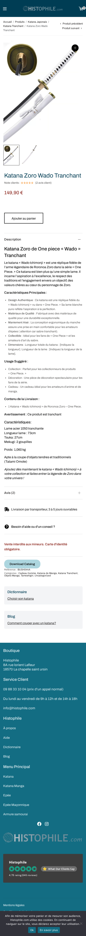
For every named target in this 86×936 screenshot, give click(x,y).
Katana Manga (13, 786)
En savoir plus (49, 930)
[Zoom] (75, 47)
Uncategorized (43, 575)
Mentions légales (13, 905)
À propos (9, 728)
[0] (81, 8)
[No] (81, 923)
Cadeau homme (27, 573)
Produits (20, 22)
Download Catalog (22, 564)
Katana (8, 776)
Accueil (7, 22)
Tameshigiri (27, 575)
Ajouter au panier (24, 218)
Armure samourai (15, 814)
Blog (6, 756)
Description (12, 239)
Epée (7, 795)
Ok (32, 930)
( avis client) (43, 183)
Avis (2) (9, 492)
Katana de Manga (47, 573)
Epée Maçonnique (16, 804)
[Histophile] (43, 9)
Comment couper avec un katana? (31, 623)
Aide (6, 737)
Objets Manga (12, 575)
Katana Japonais (37, 22)
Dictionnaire (12, 747)
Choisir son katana (20, 598)
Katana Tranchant (13, 26)
